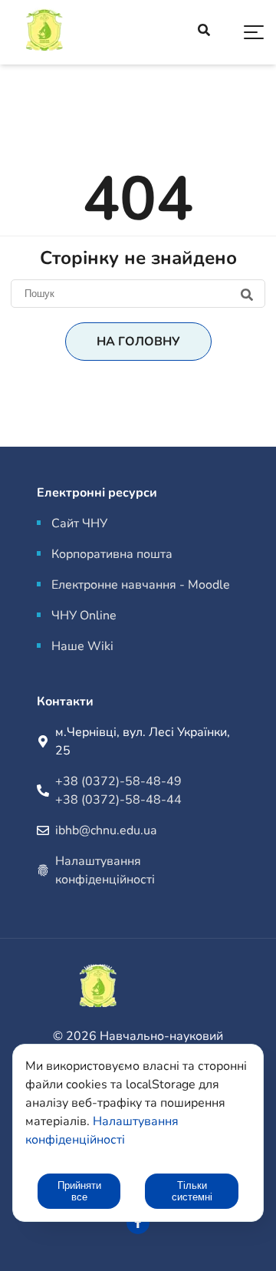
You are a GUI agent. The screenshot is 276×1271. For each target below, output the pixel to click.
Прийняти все (79, 1191)
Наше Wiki (82, 646)
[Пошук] (137, 293)
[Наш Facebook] (138, 1222)
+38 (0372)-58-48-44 (118, 799)
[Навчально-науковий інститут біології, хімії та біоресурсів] (84, 32)
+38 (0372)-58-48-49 (118, 781)
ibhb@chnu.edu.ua (105, 830)
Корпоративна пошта (111, 554)
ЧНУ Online (84, 615)
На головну (138, 341)
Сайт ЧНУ (79, 523)
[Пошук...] (204, 32)
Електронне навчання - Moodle (140, 584)
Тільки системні (192, 1191)
